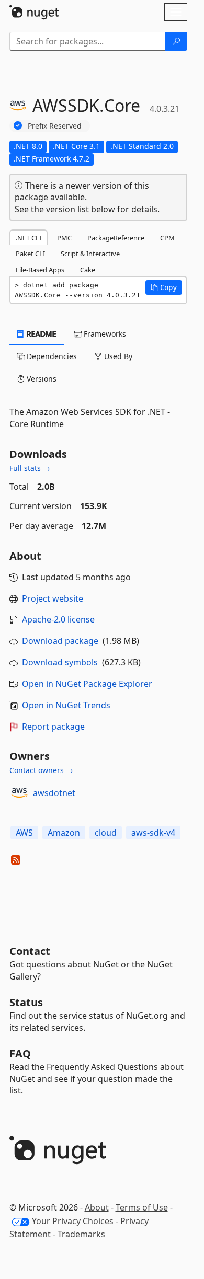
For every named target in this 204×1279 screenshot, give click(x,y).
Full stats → (29, 468)
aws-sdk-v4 (153, 832)
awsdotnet (54, 793)
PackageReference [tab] (115, 238)
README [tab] (40, 334)
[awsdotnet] (19, 792)
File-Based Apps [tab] (40, 269)
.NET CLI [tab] (28, 238)
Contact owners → (41, 770)
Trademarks (81, 1234)
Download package (60, 641)
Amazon (64, 832)
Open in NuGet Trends (66, 705)
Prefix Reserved (55, 126)
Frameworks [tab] (104, 334)
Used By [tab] (117, 356)
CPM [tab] (167, 238)
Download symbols (60, 662)
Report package (53, 726)
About (97, 1207)
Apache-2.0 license (58, 619)
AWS (24, 832)
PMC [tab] (64, 238)
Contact (29, 951)
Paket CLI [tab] (30, 253)
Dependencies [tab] (51, 356)
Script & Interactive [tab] (90, 253)
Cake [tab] (87, 269)
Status (26, 1002)
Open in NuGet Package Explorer (87, 683)
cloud (106, 832)
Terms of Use (142, 1207)
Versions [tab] (40, 379)
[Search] (176, 41)
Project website (52, 598)
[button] (163, 287)
